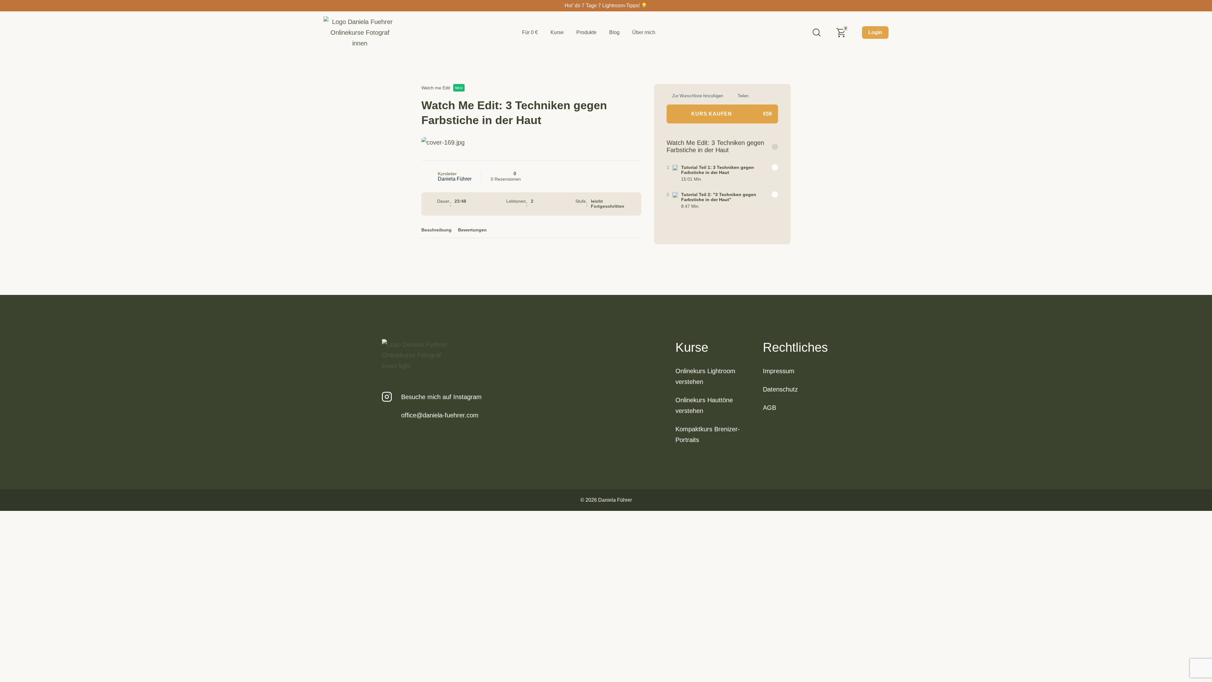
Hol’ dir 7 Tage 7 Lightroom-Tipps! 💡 (606, 5)
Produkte (586, 32)
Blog (614, 32)
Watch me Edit (435, 87)
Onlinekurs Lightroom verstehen (705, 376)
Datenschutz (780, 389)
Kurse (557, 32)
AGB (769, 407)
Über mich (643, 32)
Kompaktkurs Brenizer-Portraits (707, 434)
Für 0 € (530, 32)
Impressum (778, 371)
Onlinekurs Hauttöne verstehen (704, 405)
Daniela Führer (455, 179)
